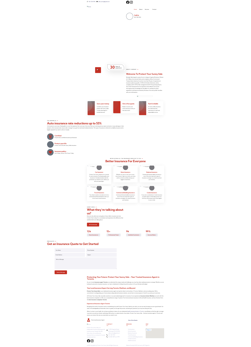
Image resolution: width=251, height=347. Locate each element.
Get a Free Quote (132, 320)
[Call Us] (129, 16)
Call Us (136, 15)
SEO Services (138, 345)
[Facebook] (127, 2)
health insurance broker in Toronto (135, 311)
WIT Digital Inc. (146, 345)
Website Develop (130, 345)
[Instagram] (131, 2)
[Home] (89, 7)
